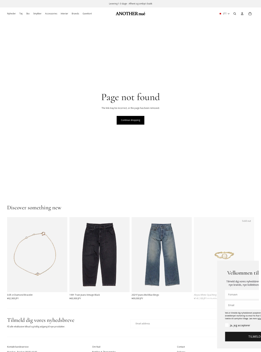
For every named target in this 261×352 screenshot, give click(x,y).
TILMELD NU (218, 337)
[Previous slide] (12, 254)
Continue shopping (130, 120)
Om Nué (96, 346)
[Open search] (235, 14)
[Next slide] (62, 254)
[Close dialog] (253, 265)
